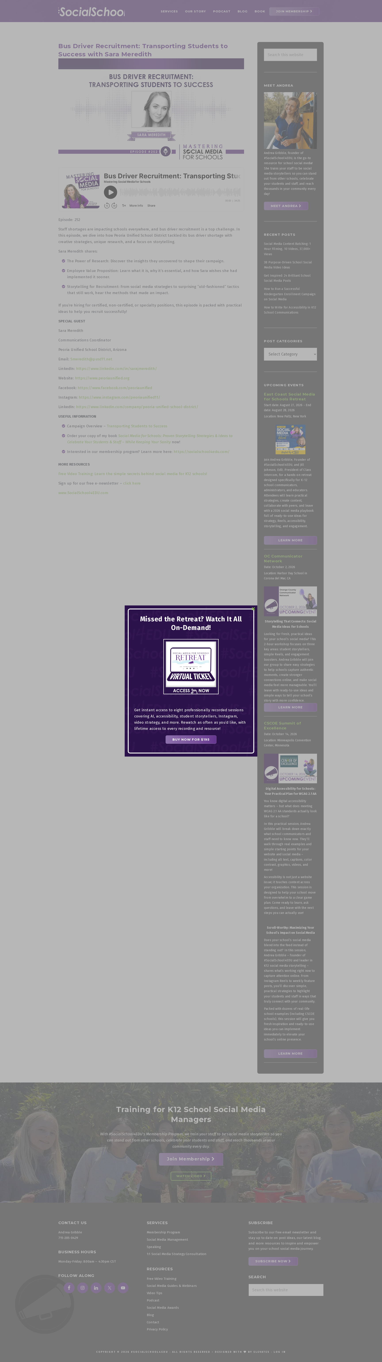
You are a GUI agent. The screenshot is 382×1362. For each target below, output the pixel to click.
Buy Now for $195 (191, 740)
